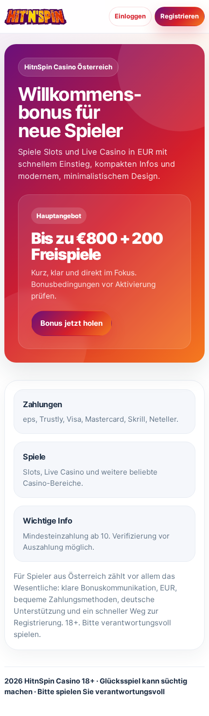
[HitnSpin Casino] (35, 16)
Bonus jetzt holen (71, 323)
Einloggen (130, 16)
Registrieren (179, 16)
